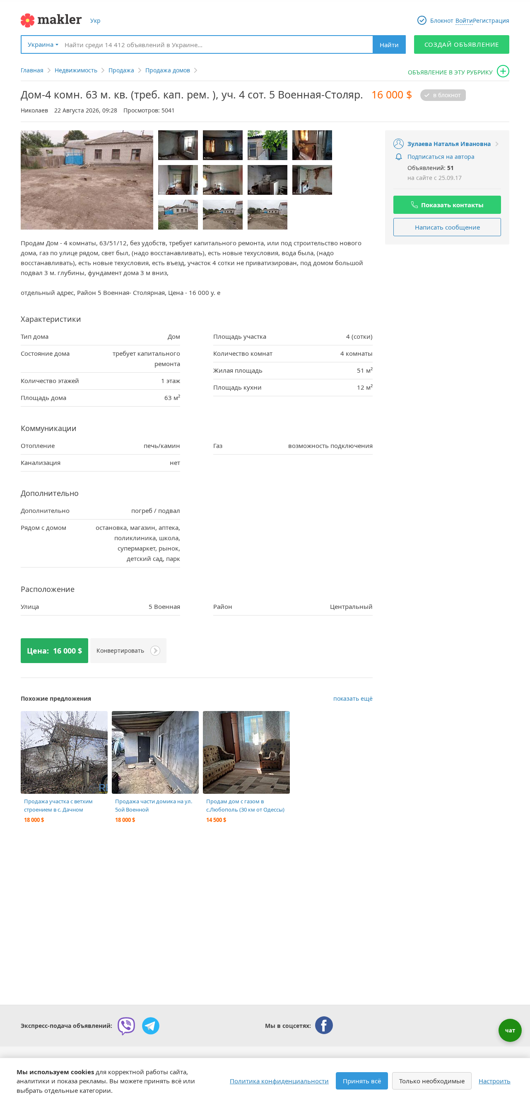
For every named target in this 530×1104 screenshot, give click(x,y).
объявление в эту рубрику (450, 72)
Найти (389, 45)
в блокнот (447, 95)
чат (510, 1030)
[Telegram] (150, 1025)
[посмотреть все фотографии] (31, 721)
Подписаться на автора (441, 156)
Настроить (495, 1081)
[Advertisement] (447, 304)
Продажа (121, 70)
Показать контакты (452, 205)
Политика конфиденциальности (279, 1081)
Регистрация (491, 20)
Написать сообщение (447, 227)
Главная (32, 70)
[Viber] (126, 1025)
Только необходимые (432, 1081)
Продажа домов (167, 70)
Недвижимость (76, 70)
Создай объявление (461, 44)
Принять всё (362, 1081)
